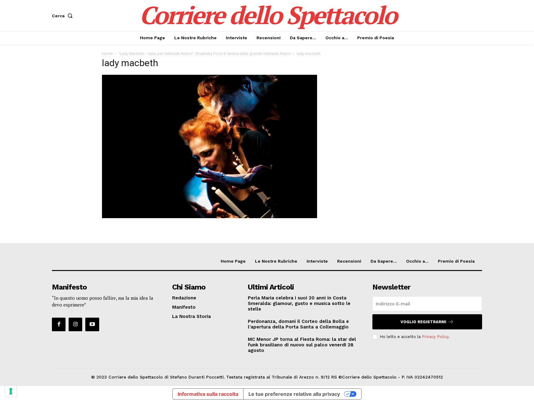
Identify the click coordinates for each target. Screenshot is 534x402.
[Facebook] (59, 324)
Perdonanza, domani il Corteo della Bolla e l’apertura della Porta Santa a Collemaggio (298, 324)
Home (107, 53)
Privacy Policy (435, 336)
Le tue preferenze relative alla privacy (294, 394)
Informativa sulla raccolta (208, 394)
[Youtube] (92, 324)
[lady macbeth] (209, 216)
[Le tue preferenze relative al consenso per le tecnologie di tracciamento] (11, 391)
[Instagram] (75, 324)
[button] (63, 15)
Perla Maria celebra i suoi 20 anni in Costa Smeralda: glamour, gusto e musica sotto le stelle (299, 303)
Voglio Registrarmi (423, 321)
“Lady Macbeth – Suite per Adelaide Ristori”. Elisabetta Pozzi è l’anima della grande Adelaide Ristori (205, 53)
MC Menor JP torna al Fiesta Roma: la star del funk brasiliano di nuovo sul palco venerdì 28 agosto (302, 344)
